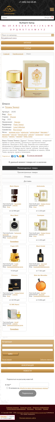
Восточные (17, 130)
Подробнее (14, 242)
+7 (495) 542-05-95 (27, 2)
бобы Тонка (28, 136)
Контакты (30, 409)
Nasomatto (17, 204)
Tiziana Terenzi (12, 107)
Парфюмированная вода (15, 267)
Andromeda (41, 186)
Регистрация (7, 360)
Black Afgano (14, 186)
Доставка (38, 409)
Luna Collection (19, 127)
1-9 (9, 26)
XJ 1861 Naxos (14, 304)
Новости (27, 371)
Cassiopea (40, 215)
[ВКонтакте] (12, 156)
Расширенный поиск (9, 38)
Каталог (27, 43)
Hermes (43, 293)
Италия (13, 117)
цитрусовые (34, 132)
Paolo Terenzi (19, 125)
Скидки (45, 409)
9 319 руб (14, 271)
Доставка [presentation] (27, 181)
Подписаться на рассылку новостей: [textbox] (20, 379)
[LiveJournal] (17, 156)
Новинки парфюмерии (41, 407)
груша (47, 135)
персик (31, 135)
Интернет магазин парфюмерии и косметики (31, 412)
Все (4, 26)
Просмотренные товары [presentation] (27, 172)
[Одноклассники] (20, 156)
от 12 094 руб (14, 211)
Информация (27, 365)
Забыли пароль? (46, 360)
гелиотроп (39, 135)
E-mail (8, 385)
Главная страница (12, 407)
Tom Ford (44, 264)
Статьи (27, 48)
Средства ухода (25, 407)
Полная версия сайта (27, 418)
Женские (41, 265)
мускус (5, 136)
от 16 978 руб (14, 300)
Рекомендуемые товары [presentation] (27, 168)
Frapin (16, 264)
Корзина (4, 416)
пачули (13, 135)
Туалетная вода (12, 237)
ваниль (12, 136)
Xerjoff (16, 322)
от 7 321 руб (40, 271)
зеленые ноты (14, 132)
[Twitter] (15, 156)
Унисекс (17, 122)
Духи (10, 114)
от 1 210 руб (40, 211)
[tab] (27, 168)
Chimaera (14, 275)
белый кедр (22, 135)
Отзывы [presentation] (27, 177)
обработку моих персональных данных (34, 388)
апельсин (24, 132)
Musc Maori (14, 215)
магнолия (5, 135)
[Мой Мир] (23, 156)
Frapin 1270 (14, 246)
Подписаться (27, 393)
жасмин (19, 136)
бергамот (44, 132)
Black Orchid (40, 246)
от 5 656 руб (40, 300)
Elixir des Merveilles (40, 275)
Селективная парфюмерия (16, 409)
